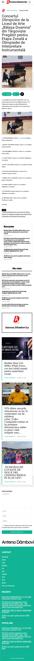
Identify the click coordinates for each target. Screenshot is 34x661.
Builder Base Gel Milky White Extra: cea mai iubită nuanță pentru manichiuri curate (16, 232)
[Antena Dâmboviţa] (4, 10)
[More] (22, 94)
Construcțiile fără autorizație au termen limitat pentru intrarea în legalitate (15, 305)
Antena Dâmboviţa (11, 10)
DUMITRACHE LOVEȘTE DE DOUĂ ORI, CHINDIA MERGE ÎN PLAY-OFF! (16, 250)
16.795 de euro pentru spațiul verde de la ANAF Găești (17, 257)
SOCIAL (5, 83)
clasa (20, 138)
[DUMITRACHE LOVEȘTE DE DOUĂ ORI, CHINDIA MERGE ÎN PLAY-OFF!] (17, 452)
